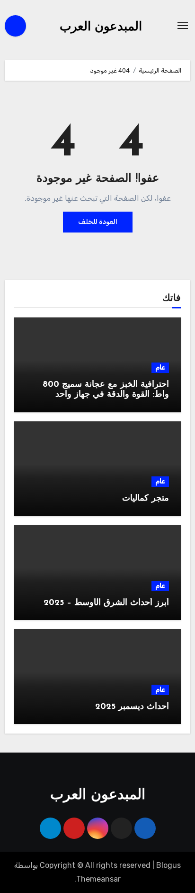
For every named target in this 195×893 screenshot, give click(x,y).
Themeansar (98, 879)
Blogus (168, 865)
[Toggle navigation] (182, 25)
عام (160, 367)
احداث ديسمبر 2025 (132, 707)
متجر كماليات (145, 498)
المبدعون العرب (101, 27)
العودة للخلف (97, 222)
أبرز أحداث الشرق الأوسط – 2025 (106, 603)
